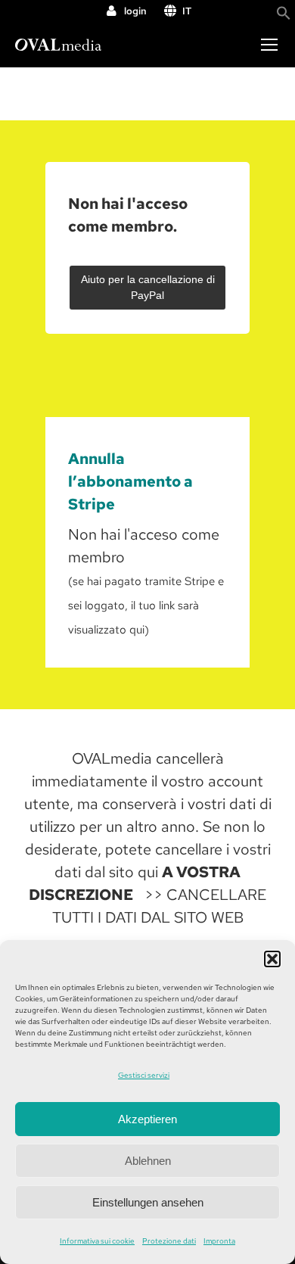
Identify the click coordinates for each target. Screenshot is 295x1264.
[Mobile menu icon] (269, 44)
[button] (272, 959)
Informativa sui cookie (97, 1241)
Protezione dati (169, 1241)
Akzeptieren (147, 1119)
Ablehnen (148, 1160)
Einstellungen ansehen (147, 1202)
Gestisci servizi (143, 1075)
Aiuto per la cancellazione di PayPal (148, 287)
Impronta (219, 1241)
